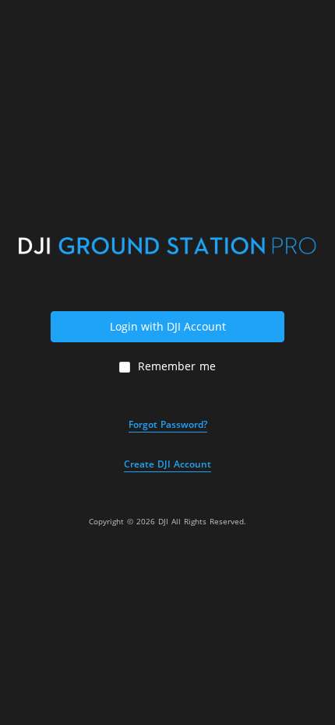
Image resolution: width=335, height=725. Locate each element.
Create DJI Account (167, 464)
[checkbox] (167, 366)
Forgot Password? (168, 424)
